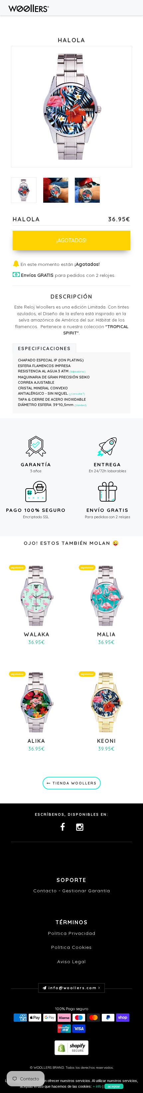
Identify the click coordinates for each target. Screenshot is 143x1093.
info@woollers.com (72, 987)
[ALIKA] (36, 701)
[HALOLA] (24, 190)
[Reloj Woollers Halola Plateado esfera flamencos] (56, 190)
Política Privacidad (71, 933)
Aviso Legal (71, 962)
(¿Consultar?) (77, 393)
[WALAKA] (36, 595)
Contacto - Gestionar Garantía (71, 891)
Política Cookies (71, 947)
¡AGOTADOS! (71, 240)
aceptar (114, 1086)
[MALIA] (106, 595)
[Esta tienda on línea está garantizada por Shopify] (71, 1047)
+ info (97, 1086)
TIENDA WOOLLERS (74, 783)
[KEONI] (106, 701)
